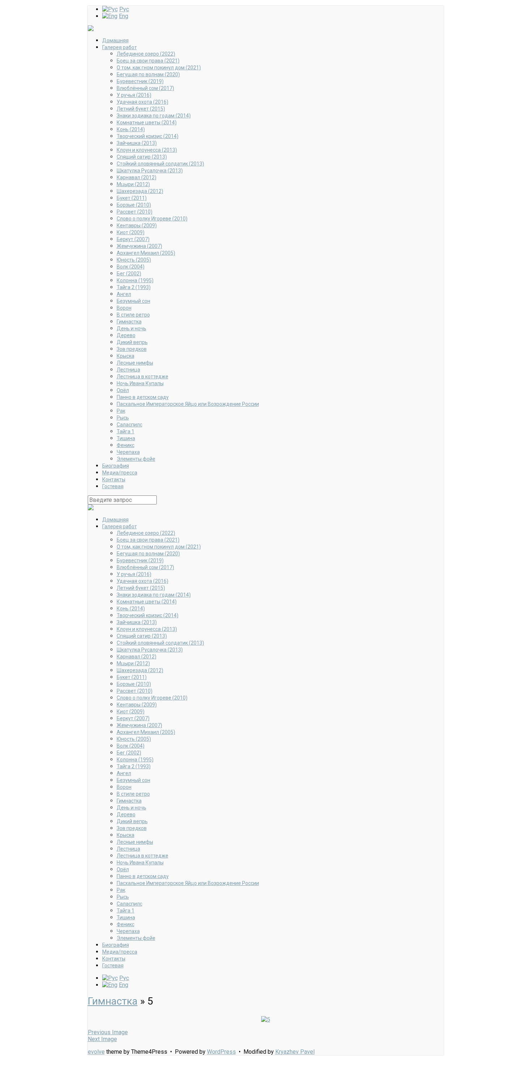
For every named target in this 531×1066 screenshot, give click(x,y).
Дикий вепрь (132, 342)
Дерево (126, 335)
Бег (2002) (129, 273)
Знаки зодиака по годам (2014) (154, 116)
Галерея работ (119, 47)
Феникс (125, 445)
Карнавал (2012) (136, 177)
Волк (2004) (130, 267)
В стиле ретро (133, 315)
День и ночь (131, 328)
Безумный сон (133, 301)
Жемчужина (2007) (139, 246)
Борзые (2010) (134, 205)
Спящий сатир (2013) (142, 157)
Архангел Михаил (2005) (146, 253)
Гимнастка (129, 321)
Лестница (128, 370)
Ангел (124, 294)
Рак (121, 411)
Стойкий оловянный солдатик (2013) (160, 164)
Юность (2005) (134, 260)
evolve (96, 1051)
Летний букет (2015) (141, 109)
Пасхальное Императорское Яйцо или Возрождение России (188, 404)
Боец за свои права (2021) (148, 61)
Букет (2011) (132, 198)
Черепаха (128, 452)
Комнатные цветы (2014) (147, 122)
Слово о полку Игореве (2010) (152, 219)
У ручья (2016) (134, 95)
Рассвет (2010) (134, 212)
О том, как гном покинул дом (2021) (159, 67)
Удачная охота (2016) (142, 102)
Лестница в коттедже (142, 376)
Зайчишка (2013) (137, 143)
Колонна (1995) (135, 280)
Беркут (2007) (133, 239)
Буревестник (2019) (140, 81)
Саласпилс (129, 424)
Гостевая (113, 486)
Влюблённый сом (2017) (145, 88)
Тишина (126, 438)
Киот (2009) (130, 232)
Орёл (123, 390)
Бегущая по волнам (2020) (148, 74)
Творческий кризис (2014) (147, 136)
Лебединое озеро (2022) (146, 54)
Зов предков (132, 349)
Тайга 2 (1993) (134, 287)
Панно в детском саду (143, 397)
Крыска (125, 356)
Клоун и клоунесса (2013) (147, 150)
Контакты (113, 479)
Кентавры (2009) (137, 225)
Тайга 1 (125, 431)
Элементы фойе (136, 459)
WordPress (221, 1051)
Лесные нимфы (135, 363)
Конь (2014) (131, 129)
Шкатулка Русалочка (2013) (150, 170)
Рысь (123, 418)
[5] (265, 1019)
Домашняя (115, 40)
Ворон (124, 308)
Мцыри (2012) (133, 184)
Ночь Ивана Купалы (140, 383)
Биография (115, 466)
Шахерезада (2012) (140, 191)
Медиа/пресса (119, 473)
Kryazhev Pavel (295, 1051)
